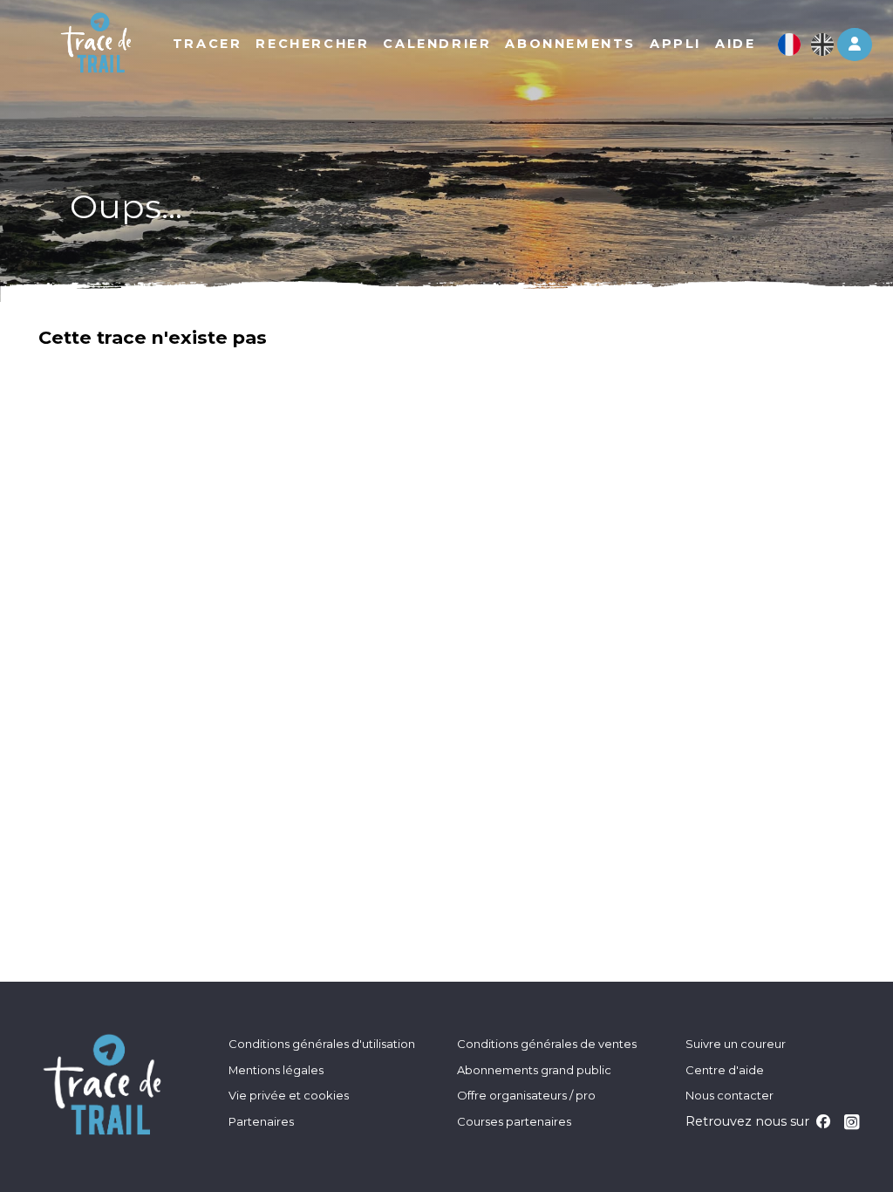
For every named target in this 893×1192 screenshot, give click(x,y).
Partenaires (261, 1121)
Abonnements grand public (534, 1070)
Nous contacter (729, 1095)
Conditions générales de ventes (547, 1044)
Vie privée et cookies (288, 1095)
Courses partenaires (514, 1121)
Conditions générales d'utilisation (321, 1044)
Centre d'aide (724, 1070)
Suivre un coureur (735, 1044)
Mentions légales (276, 1070)
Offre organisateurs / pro (526, 1095)
